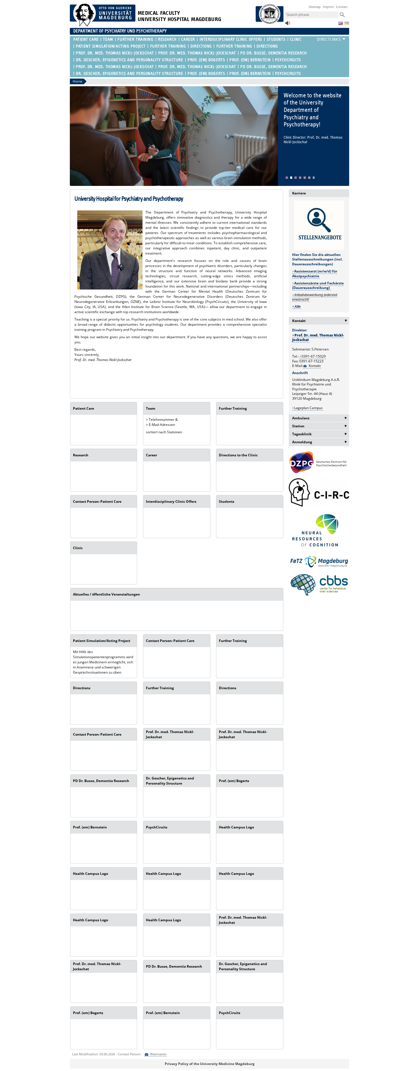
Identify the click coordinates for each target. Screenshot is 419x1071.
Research (167, 39)
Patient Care (86, 39)
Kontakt (320, 320)
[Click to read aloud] (287, 24)
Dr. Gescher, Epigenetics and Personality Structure (129, 60)
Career (188, 39)
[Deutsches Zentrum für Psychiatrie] (319, 462)
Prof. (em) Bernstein (249, 60)
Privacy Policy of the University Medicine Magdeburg (210, 1063)
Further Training (135, 39)
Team (108, 39)
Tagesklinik (319, 434)
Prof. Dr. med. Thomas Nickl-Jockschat (115, 53)
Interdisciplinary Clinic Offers (231, 39)
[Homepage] (102, 25)
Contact (341, 7)
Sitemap (315, 7)
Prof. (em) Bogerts (206, 60)
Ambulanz (319, 418)
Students (276, 39)
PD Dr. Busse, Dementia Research (273, 53)
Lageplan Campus (308, 407)
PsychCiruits (288, 60)
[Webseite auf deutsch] (346, 23)
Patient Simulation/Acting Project (110, 46)
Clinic (295, 39)
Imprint (328, 7)
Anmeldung (319, 442)
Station (319, 426)
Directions (201, 46)
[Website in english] (340, 23)
